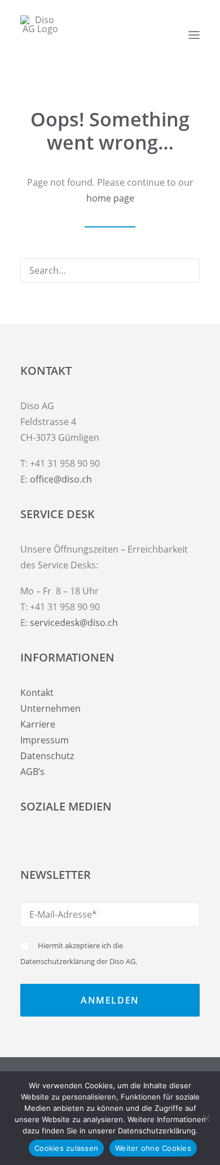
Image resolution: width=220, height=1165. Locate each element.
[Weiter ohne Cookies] (206, 1118)
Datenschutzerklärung (57, 961)
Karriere (37, 724)
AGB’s (32, 771)
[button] (194, 35)
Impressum (44, 740)
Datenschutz (47, 756)
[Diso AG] (40, 35)
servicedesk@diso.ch (74, 622)
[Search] (110, 270)
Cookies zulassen (66, 1148)
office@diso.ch (61, 479)
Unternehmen (50, 708)
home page (110, 198)
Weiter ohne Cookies (153, 1148)
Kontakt (37, 692)
